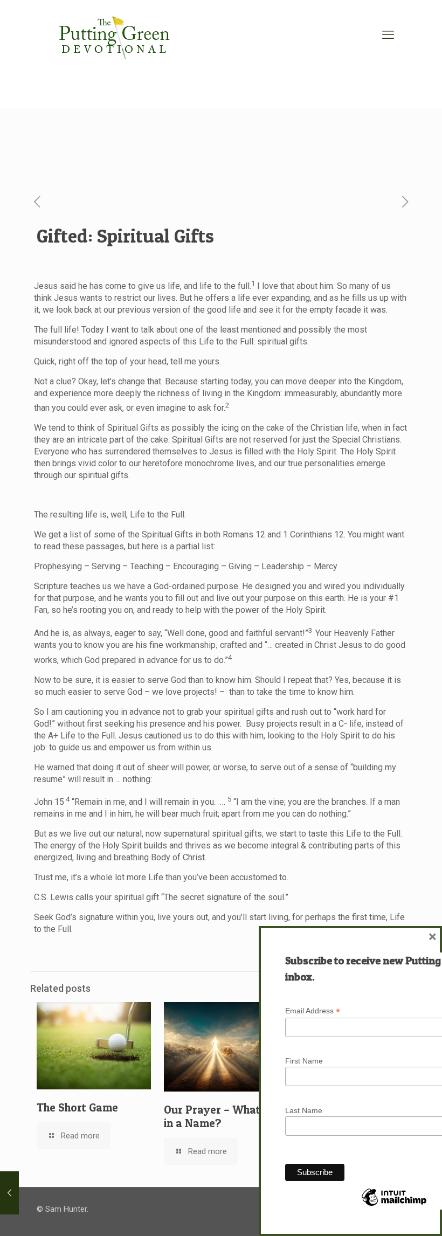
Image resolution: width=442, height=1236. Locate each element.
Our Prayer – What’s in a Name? (216, 1116)
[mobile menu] (388, 35)
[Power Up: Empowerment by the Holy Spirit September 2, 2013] (9, 1192)
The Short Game (77, 1107)
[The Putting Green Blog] (115, 35)
